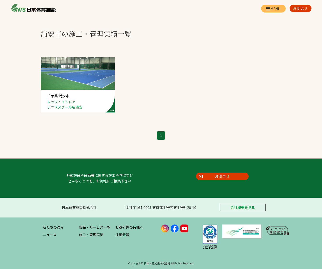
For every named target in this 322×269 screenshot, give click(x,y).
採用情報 (122, 234)
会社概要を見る (242, 207)
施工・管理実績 (91, 234)
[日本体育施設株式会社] (33, 8)
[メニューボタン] (273, 8)
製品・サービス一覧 (94, 227)
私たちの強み (53, 227)
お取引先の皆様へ (129, 227)
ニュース (50, 234)
